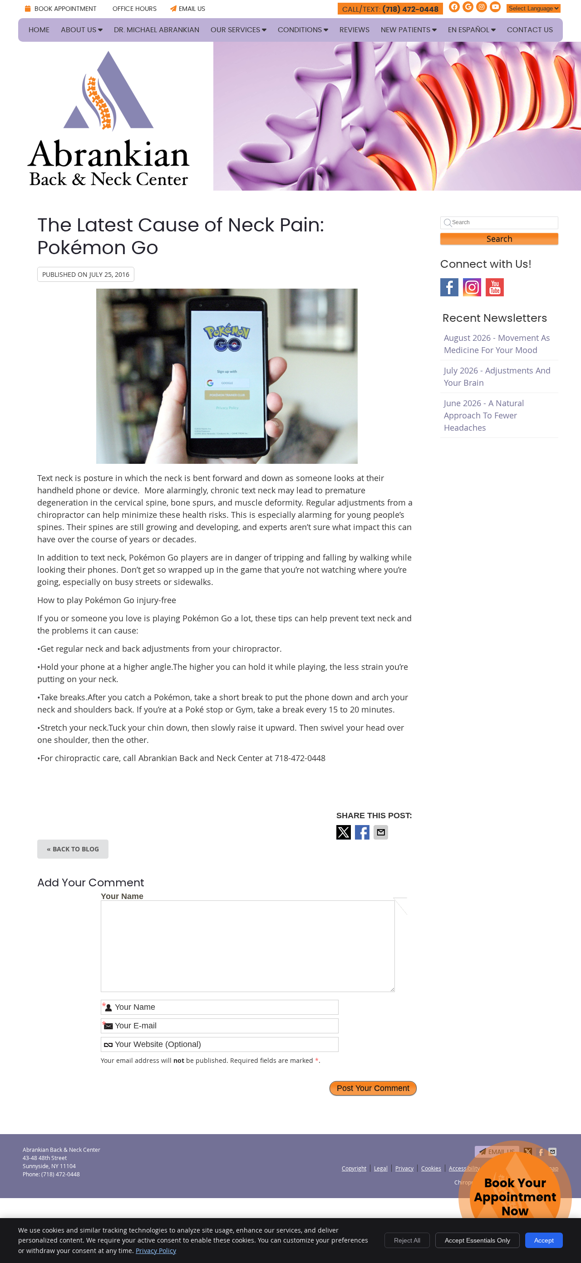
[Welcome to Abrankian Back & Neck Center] (108, 182)
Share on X (344, 832)
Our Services (236, 30)
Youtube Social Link (495, 287)
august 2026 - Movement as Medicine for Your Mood (497, 343)
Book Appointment (65, 9)
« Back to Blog (73, 849)
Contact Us (530, 30)
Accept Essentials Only (477, 1240)
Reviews (354, 30)
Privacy (404, 1168)
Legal (381, 1168)
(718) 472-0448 (410, 9)
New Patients (406, 30)
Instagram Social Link (472, 287)
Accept (544, 1240)
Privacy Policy (156, 1250)
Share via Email (382, 832)
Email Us (192, 9)
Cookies (431, 1168)
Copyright (354, 1168)
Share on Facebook (363, 832)
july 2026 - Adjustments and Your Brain (497, 376)
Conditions (301, 30)
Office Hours (135, 9)
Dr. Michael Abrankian (156, 30)
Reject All (407, 1240)
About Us (79, 30)
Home (39, 30)
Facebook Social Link (449, 287)
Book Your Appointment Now (515, 1198)
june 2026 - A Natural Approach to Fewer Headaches (484, 415)
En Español (469, 30)
